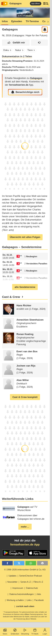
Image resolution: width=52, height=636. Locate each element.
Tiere (30, 50)
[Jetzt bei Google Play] (13, 553)
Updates (12, 575)
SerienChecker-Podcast (30, 575)
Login (45, 634)
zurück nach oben (25, 606)
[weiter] (47, 21)
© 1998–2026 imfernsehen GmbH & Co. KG (25, 569)
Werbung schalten (15, 600)
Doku (6, 50)
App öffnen (35, 4)
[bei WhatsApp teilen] (30, 563)
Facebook (39, 600)
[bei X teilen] (19, 563)
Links (29, 600)
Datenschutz (32, 588)
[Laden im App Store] (38, 553)
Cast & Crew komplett (25, 397)
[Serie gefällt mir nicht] (39, 43)
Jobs (38, 594)
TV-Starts (34, 634)
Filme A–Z (38, 582)
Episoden (16, 21)
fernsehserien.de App (25, 544)
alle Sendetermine (25, 287)
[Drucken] (42, 563)
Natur (18, 50)
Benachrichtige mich (27, 92)
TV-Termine (32, 21)
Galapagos (15, 3)
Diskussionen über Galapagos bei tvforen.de (30, 517)
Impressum (17, 588)
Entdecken (15, 634)
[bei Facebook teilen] (7, 563)
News (5, 634)
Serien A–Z (25, 582)
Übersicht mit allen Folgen (25, 237)
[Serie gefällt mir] (16, 43)
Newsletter (12, 582)
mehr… (25, 526)
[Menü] (46, 4)
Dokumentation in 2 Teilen (17, 56)
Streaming (25, 634)
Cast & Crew (11, 297)
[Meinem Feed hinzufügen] (45, 29)
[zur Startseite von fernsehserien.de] (4, 3)
